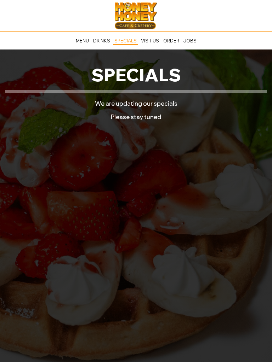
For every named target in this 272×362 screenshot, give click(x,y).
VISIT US (150, 40)
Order (171, 40)
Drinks (101, 40)
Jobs (190, 40)
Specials (125, 40)
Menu (82, 40)
